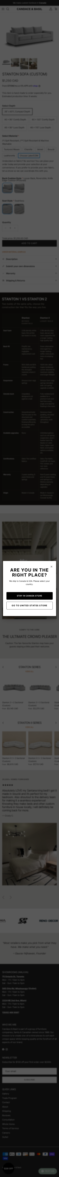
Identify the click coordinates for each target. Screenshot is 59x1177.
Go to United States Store (29, 605)
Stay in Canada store (29, 596)
